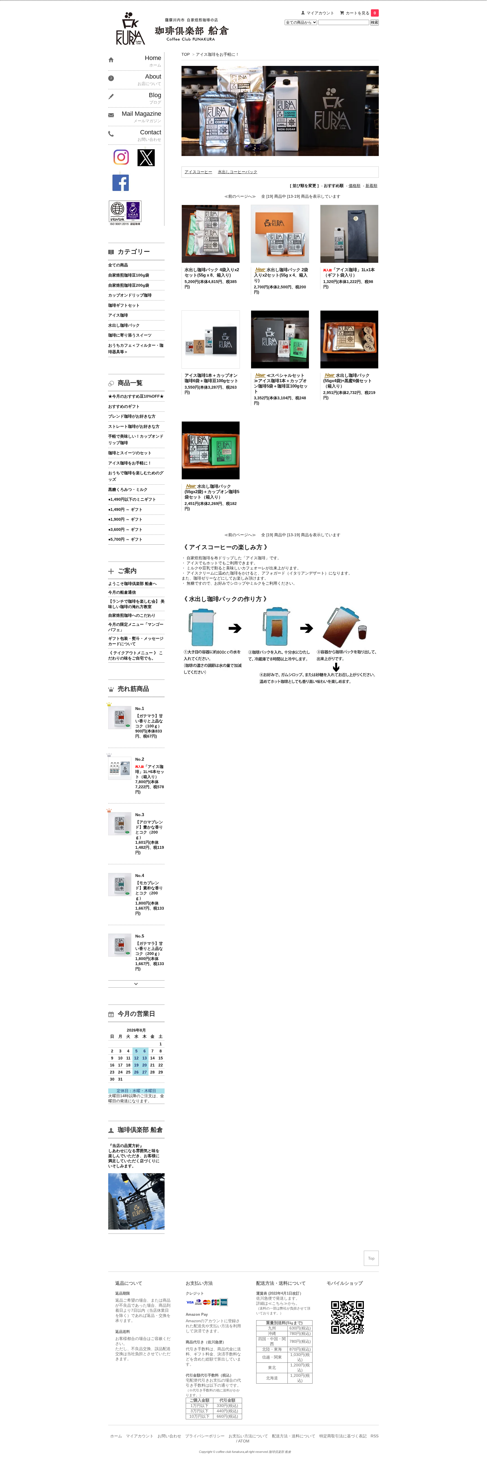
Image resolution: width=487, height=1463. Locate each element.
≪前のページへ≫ (240, 196)
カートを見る (361, 13)
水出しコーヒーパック (237, 172)
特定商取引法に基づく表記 (343, 1436)
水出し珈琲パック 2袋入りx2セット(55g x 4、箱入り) (281, 275)
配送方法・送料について (293, 1436)
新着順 (371, 185)
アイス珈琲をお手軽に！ (217, 54)
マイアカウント (320, 13)
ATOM (243, 1441)
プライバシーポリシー (205, 1436)
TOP (185, 54)
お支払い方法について (248, 1436)
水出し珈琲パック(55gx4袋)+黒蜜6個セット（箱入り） (347, 380)
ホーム (116, 1436)
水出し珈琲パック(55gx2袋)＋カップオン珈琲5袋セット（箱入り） (212, 491)
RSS (374, 1436)
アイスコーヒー (198, 172)
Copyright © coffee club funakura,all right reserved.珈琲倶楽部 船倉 (245, 1451)
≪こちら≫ (278, 1303)
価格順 (354, 185)
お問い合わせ (169, 1436)
